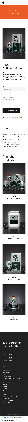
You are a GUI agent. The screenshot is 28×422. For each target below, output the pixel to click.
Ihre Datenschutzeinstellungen (14, 417)
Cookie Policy (6, 372)
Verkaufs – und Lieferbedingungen (11, 378)
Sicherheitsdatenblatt (10, 146)
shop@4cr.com (6, 402)
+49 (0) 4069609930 (8, 400)
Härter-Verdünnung (16, 117)
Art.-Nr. (5, 86)
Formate (6, 124)
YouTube (5, 388)
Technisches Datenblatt (11, 144)
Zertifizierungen (8, 128)
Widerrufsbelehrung (8, 376)
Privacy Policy (6, 370)
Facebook (5, 384)
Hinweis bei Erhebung (8, 420)
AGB (4, 374)
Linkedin (5, 390)
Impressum (5, 369)
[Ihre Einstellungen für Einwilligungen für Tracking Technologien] (2, 420)
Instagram (5, 386)
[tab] (6, 124)
